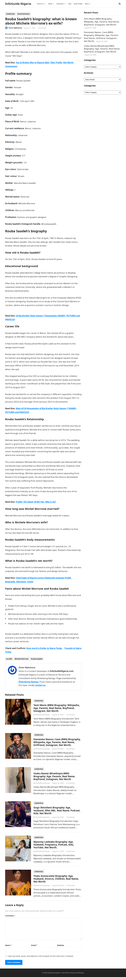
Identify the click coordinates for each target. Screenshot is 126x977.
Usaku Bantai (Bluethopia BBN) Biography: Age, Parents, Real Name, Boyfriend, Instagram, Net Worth (54, 776)
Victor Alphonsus (15, 28)
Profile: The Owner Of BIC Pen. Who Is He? (36, 501)
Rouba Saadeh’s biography (39, 155)
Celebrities (10, 14)
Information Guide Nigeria (59, 45)
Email (34, 945)
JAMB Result (26, 369)
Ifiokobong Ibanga (28, 681)
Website (60, 945)
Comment (10, 916)
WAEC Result (60, 480)
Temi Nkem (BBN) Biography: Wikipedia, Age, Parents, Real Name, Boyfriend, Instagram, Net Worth (56, 708)
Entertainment (23, 14)
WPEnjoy (81, 973)
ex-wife (9, 659)
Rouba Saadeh (36, 659)
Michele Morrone (21, 659)
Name (8, 945)
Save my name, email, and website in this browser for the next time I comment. (41, 956)
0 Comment (42, 28)
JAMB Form (30, 347)
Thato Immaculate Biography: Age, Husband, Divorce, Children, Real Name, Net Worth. (56, 878)
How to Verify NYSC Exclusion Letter (56, 532)
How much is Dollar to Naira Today (44, 648)
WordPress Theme (68, 973)
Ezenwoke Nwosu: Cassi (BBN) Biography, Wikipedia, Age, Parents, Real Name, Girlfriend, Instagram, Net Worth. (57, 742)
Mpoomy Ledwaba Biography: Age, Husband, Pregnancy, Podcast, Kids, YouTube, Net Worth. (53, 844)
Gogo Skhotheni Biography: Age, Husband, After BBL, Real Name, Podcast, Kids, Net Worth (56, 810)
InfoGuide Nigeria (18, 4)
